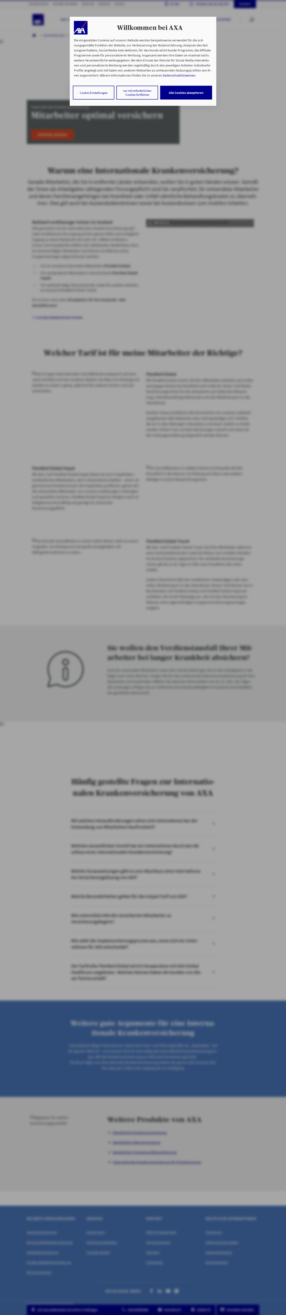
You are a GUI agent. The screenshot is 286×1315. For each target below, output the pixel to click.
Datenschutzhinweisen (179, 75)
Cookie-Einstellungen (94, 93)
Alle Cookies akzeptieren (186, 93)
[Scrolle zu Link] (81, 27)
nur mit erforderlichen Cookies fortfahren (137, 93)
